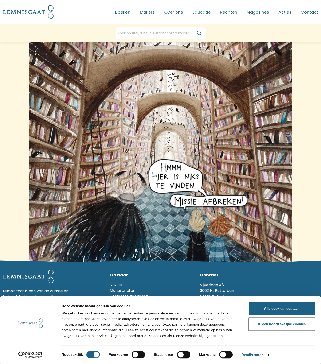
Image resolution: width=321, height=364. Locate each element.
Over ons (173, 12)
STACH (116, 285)
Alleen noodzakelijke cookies (282, 324)
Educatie (201, 12)
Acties (284, 12)
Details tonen (252, 355)
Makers (147, 12)
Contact (309, 12)
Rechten (228, 12)
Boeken (122, 12)
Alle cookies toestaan (281, 308)
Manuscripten (122, 290)
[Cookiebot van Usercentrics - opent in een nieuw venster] (30, 354)
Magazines (258, 12)
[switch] (138, 354)
